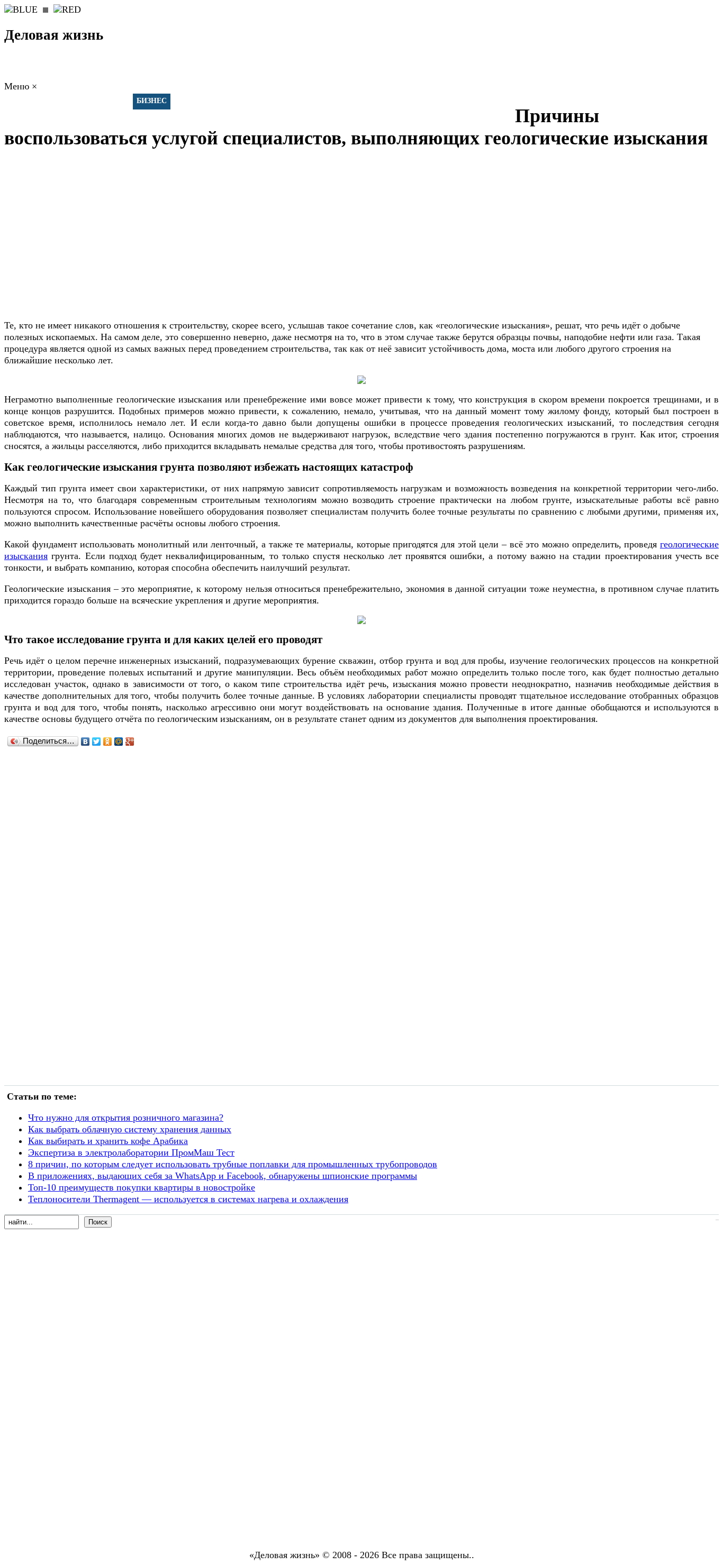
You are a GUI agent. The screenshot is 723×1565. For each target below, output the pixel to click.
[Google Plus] (129, 741)
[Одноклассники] (107, 741)
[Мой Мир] (118, 741)
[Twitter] (96, 741)
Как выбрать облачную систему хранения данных (129, 1129)
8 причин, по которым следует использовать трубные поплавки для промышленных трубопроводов (232, 1164)
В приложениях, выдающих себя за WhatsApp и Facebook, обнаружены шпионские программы (222, 1175)
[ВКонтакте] (85, 741)
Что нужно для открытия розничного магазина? (125, 1117)
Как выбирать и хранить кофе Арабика (108, 1141)
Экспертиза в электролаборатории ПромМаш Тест (131, 1152)
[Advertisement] (321, 236)
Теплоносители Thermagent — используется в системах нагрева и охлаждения (188, 1199)
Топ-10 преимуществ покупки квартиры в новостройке (141, 1187)
